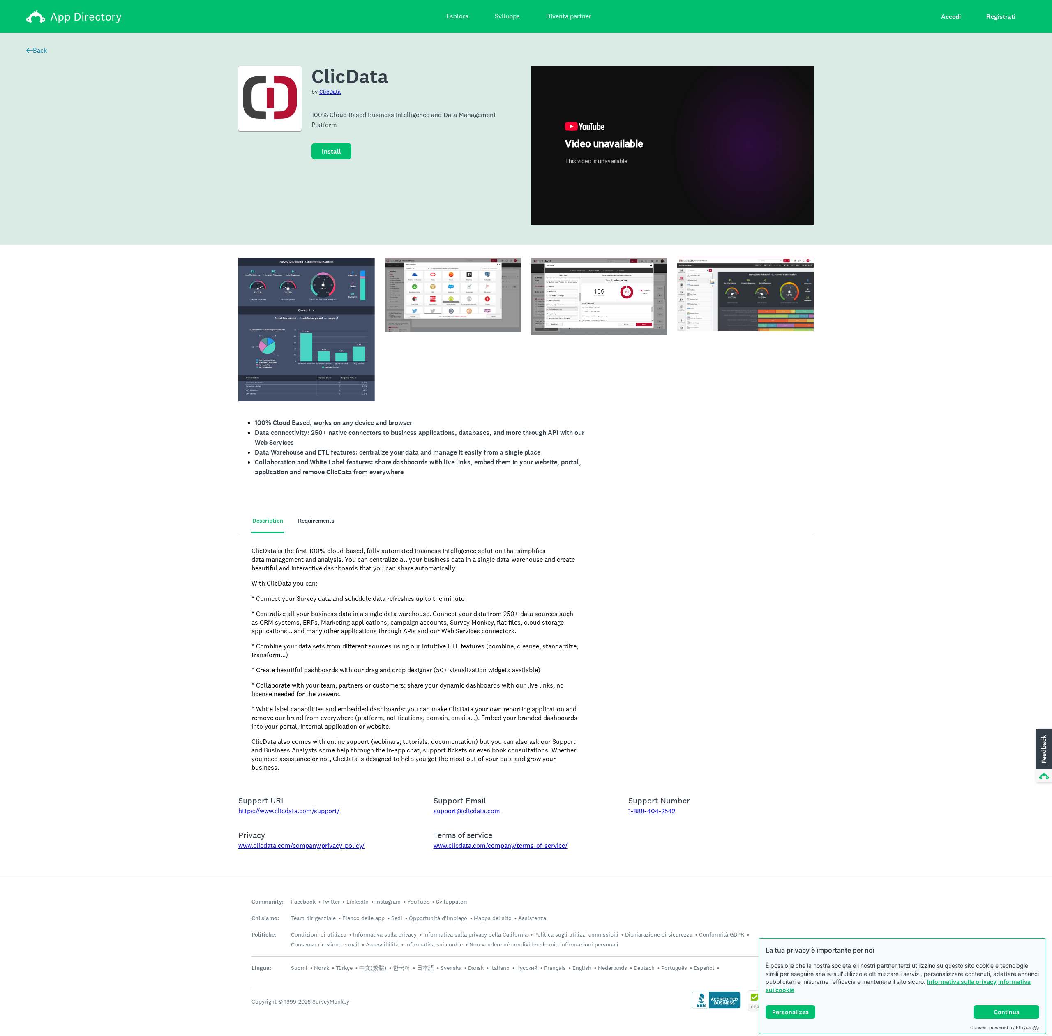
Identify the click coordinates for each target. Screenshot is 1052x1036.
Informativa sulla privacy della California (475, 934)
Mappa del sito (493, 918)
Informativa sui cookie (434, 944)
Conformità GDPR (721, 934)
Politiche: (263, 935)
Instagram (388, 901)
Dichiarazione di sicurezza (658, 934)
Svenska (451, 967)
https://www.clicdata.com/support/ (288, 811)
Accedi (951, 16)
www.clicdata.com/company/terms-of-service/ (501, 845)
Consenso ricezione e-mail (325, 944)
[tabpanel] (526, 659)
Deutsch (644, 967)
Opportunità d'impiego (438, 918)
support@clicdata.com (467, 811)
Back (40, 50)
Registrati (1000, 16)
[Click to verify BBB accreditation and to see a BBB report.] (716, 1008)
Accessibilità (382, 944)
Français (555, 967)
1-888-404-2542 (651, 811)
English (581, 967)
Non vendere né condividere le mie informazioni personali (543, 944)
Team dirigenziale (313, 918)
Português (674, 967)
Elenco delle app (363, 918)
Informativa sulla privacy (962, 981)
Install (331, 151)
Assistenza (532, 918)
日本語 (425, 967)
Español (704, 967)
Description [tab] (267, 521)
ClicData (330, 91)
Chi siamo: (265, 918)
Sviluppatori (451, 901)
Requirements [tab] (316, 521)
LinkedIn (357, 901)
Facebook (303, 901)
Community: (267, 902)
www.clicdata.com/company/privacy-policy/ (301, 845)
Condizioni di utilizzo (318, 934)
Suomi (299, 967)
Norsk (321, 967)
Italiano (500, 967)
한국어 (401, 967)
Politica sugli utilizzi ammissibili (576, 934)
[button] (1043, 756)
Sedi (396, 918)
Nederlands (612, 967)
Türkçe (344, 967)
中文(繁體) (372, 967)
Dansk (476, 967)
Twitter (331, 901)
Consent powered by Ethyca (1000, 1027)
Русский (527, 967)
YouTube (418, 901)
